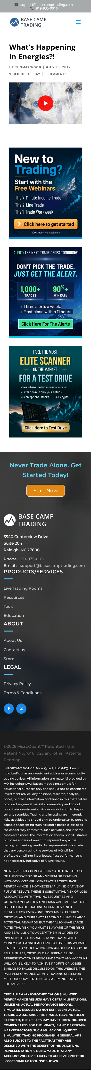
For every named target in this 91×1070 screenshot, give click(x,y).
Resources (14, 597)
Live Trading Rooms (23, 588)
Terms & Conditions (22, 692)
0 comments (56, 74)
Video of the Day (24, 74)
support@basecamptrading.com (52, 565)
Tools (8, 606)
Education (14, 615)
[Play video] (45, 103)
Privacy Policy (17, 683)
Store (9, 658)
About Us (13, 640)
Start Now (45, 491)
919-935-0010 (32, 559)
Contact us (14, 649)
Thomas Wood (28, 67)
